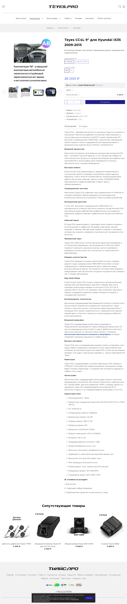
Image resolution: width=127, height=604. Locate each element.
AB (66, 71)
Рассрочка (52, 575)
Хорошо (89, 598)
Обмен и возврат (85, 575)
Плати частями (104, 18)
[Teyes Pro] (63, 6)
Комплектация (69, 67)
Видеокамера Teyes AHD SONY (79, 544)
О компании (21, 575)
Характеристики (70, 58)
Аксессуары (52, 18)
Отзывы (78, 18)
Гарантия (71, 575)
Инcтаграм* (54, 578)
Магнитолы (21, 18)
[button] (4, 92)
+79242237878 (64, 591)
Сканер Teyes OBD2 (110, 544)
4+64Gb (68, 62)
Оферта (44, 578)
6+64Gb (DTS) (81, 62)
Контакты (90, 18)
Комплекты (35, 18)
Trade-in (68, 18)
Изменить (99, 85)
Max (84, 578)
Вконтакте (66, 578)
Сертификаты (101, 575)
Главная (49, 28)
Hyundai (77, 28)
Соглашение (115, 575)
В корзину (105, 102)
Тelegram (76, 578)
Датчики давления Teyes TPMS (16, 544)
